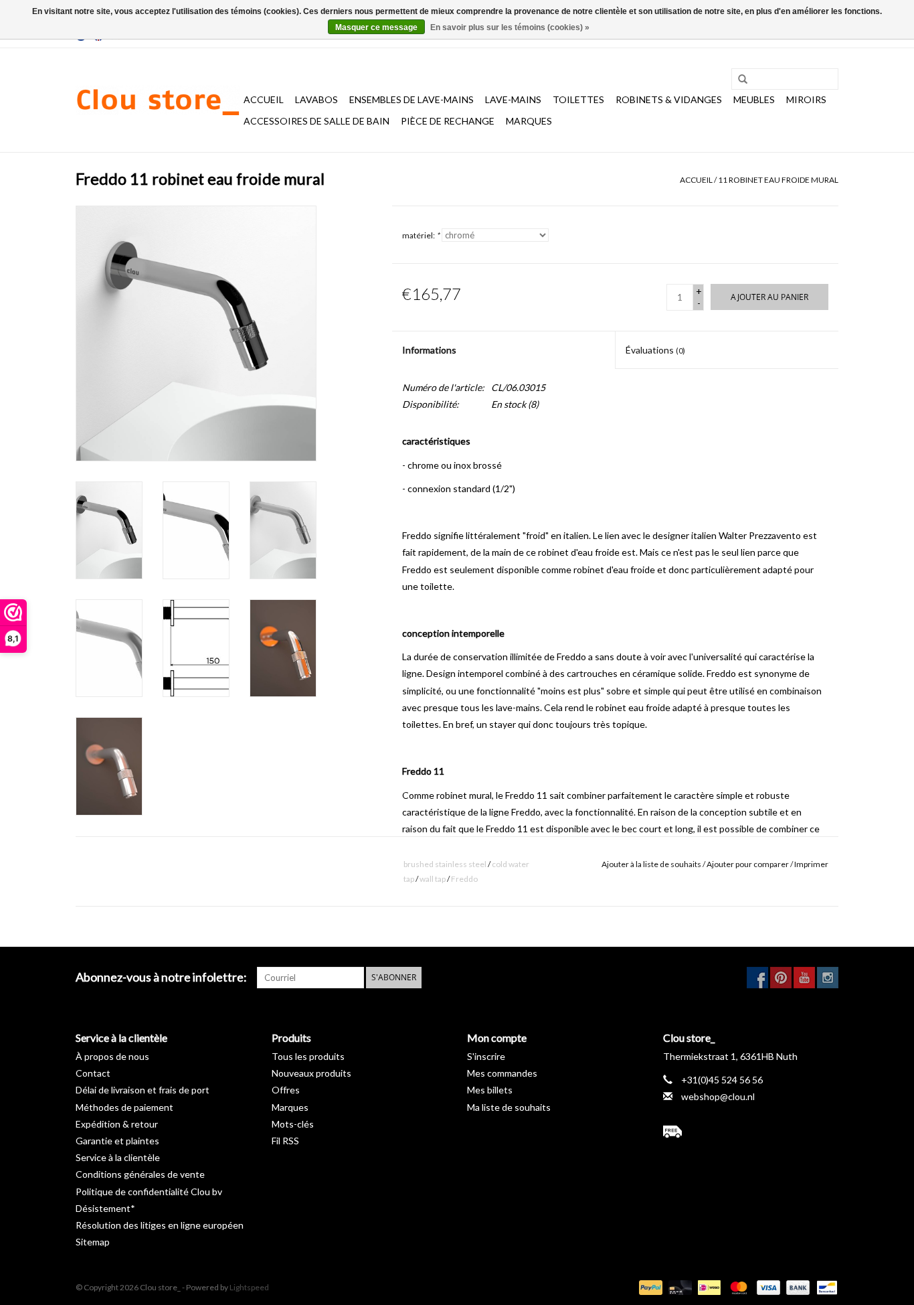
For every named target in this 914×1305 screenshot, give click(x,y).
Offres (286, 1089)
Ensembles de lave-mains (411, 99)
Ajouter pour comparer (748, 864)
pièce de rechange (447, 121)
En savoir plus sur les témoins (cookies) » (509, 27)
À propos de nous (112, 1056)
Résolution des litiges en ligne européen (160, 1225)
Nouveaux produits (311, 1073)
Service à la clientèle (118, 1157)
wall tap (433, 879)
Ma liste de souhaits (509, 1107)
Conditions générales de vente (140, 1174)
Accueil (264, 99)
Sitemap (93, 1241)
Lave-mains (513, 99)
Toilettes (578, 99)
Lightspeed (249, 1287)
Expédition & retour (117, 1124)
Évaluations (655, 350)
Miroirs (806, 99)
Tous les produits (308, 1056)
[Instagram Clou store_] (827, 977)
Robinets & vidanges (669, 99)
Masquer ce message (376, 27)
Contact (93, 1073)
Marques (529, 121)
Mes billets (490, 1089)
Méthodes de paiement (124, 1107)
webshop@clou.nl (718, 1096)
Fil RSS (285, 1140)
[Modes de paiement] (649, 1287)
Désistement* (105, 1208)
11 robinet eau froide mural (778, 180)
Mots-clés (293, 1124)
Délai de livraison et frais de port (142, 1089)
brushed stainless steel (444, 864)
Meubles (754, 99)
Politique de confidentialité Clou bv (149, 1191)
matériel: (421, 235)
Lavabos (316, 99)
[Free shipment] (751, 1132)
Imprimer (811, 864)
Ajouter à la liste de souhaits (651, 864)
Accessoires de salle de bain (316, 121)
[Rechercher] (738, 79)
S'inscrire (486, 1056)
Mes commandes (502, 1073)
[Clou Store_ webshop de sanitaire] (158, 100)
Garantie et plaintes (117, 1140)
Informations (429, 350)
